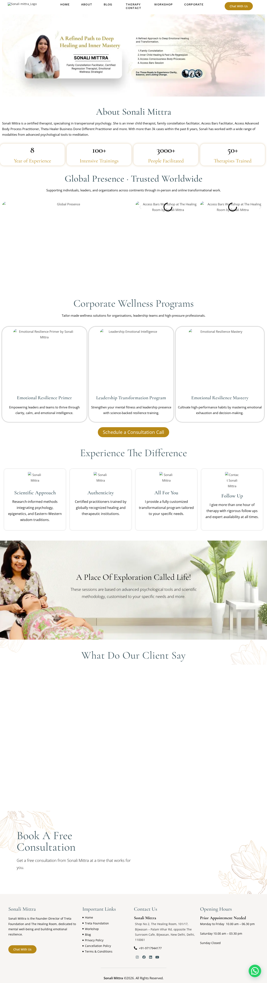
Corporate (194, 4)
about (86, 4)
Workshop (163, 4)
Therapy (133, 4)
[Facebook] (144, 957)
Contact (133, 8)
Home (65, 4)
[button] (108, 4)
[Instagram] (137, 957)
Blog (108, 4)
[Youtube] (157, 957)
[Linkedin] (150, 957)
